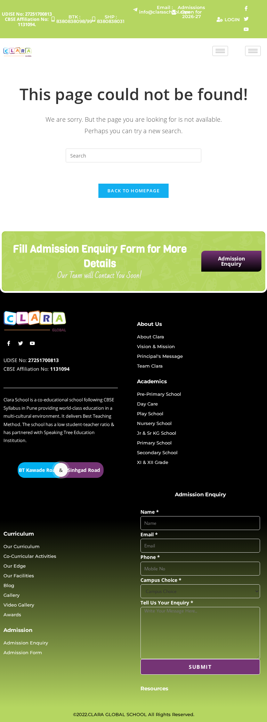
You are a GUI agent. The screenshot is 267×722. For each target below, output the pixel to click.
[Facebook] (246, 8)
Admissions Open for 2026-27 (190, 12)
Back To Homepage (133, 190)
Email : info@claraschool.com (149, 10)
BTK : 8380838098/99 (72, 19)
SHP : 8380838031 (110, 19)
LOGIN (232, 19)
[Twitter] (246, 19)
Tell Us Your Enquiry (166, 602)
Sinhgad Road (83, 470)
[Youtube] (246, 29)
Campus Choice (160, 580)
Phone (150, 557)
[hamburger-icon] (220, 51)
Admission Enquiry (231, 261)
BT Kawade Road (38, 470)
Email (149, 534)
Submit (200, 666)
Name (149, 511)
